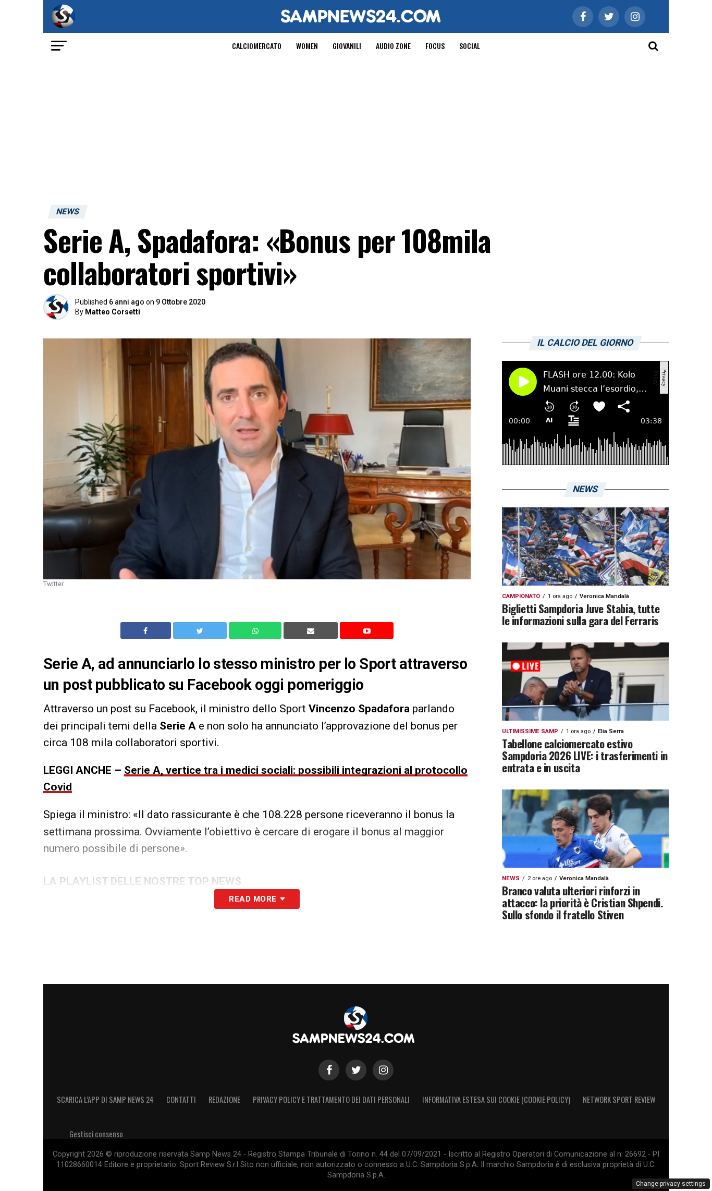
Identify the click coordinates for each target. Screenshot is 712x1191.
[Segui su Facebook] (328, 1070)
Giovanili (347, 45)
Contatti (181, 1099)
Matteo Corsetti (112, 312)
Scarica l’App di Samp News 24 (105, 1099)
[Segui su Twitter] (356, 1070)
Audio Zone (393, 45)
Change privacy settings (671, 1183)
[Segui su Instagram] (383, 1070)
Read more (252, 899)
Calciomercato (256, 45)
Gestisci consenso (96, 1133)
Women (307, 45)
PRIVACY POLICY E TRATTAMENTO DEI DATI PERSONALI (331, 1099)
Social (469, 45)
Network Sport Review (619, 1099)
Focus (435, 45)
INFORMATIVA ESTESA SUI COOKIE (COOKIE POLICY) (496, 1099)
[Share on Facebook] (147, 630)
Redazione (224, 1099)
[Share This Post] (256, 630)
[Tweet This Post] (201, 630)
